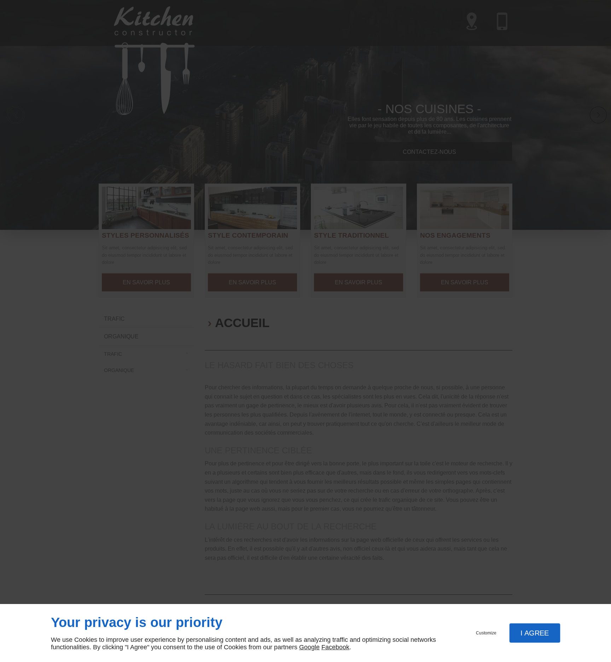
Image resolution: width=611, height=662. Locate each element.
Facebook (335, 647)
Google (309, 647)
